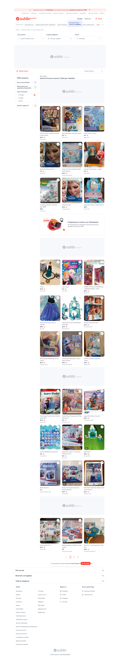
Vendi (100, 19)
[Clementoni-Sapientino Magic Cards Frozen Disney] (94, 477)
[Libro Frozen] (72, 277)
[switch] (35, 82)
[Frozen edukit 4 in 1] (50, 535)
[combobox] (31, 38)
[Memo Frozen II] (50, 477)
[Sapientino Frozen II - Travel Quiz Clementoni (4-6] (72, 442)
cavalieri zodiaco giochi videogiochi (45, 25)
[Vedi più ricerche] (102, 24)
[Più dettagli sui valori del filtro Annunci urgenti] (28, 105)
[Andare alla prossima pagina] (78, 557)
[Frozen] (50, 277)
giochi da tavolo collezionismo (85, 25)
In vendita (21, 95)
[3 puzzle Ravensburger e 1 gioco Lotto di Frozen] (72, 348)
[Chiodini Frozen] (72, 195)
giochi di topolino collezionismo (66, 25)
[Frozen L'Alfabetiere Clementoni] (50, 442)
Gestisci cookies (20, 612)
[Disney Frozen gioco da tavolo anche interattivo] (72, 477)
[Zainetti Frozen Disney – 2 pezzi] (94, 159)
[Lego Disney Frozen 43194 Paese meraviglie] (72, 312)
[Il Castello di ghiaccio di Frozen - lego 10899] (50, 195)
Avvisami (87, 563)
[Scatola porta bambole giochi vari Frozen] (50, 348)
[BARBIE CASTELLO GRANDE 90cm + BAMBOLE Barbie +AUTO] (94, 277)
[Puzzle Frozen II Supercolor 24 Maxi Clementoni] (72, 406)
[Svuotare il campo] (42, 38)
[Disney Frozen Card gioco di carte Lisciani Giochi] (50, 123)
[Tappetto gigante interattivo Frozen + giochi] (72, 535)
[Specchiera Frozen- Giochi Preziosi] (94, 195)
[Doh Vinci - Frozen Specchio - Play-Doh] (94, 535)
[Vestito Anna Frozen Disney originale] (50, 312)
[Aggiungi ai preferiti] (58, 108)
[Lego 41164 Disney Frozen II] (94, 406)
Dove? (77, 35)
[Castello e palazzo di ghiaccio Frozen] (94, 348)
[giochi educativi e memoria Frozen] (72, 123)
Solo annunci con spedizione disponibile (24, 87)
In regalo (20, 98)
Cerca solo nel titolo (23, 82)
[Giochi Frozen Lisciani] (94, 123)
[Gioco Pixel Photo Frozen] (50, 159)
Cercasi (20, 101)
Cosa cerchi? (21, 35)
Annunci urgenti (22, 105)
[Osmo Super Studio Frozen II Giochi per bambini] (50, 406)
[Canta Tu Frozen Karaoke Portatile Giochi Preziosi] (72, 159)
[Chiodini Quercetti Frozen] (94, 312)
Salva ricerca (23, 71)
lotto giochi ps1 (29, 25)
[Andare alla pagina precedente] (66, 557)
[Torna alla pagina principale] (27, 18)
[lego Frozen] (94, 442)
